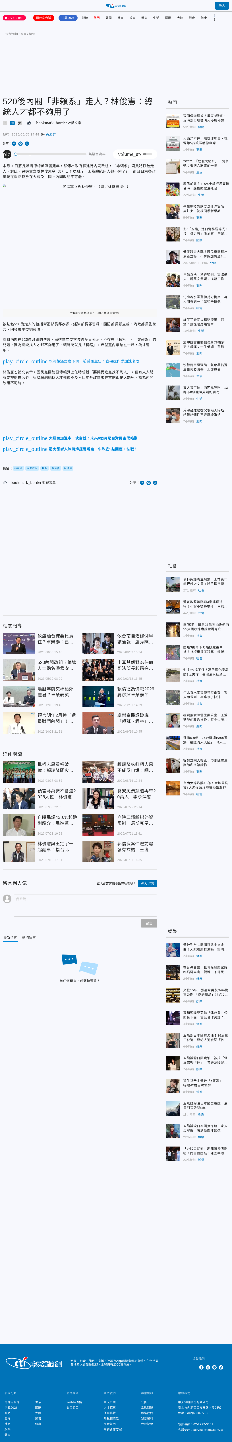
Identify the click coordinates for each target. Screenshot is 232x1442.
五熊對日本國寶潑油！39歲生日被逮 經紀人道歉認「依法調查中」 (173, 1040)
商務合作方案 (113, 1429)
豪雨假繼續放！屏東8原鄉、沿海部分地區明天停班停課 (173, 121)
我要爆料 (147, 1418)
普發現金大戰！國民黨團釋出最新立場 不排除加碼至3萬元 (173, 257)
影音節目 (73, 1407)
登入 (222, 5)
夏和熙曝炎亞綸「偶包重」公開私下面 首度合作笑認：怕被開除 (173, 1018)
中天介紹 (110, 1402)
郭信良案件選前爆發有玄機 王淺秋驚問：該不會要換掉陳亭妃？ (98, 851)
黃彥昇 (51, 134)
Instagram (208, 1367)
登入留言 (147, 883)
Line (214, 1367)
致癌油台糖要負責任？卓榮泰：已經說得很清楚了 (19, 643)
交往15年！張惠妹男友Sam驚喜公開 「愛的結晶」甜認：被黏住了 (173, 995)
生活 (156, 17)
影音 (192, 17)
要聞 (109, 17)
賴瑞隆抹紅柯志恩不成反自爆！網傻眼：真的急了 (98, 772)
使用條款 (110, 1413)
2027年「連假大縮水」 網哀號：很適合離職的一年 (173, 166)
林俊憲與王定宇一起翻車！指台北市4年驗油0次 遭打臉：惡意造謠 (19, 851)
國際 (168, 17)
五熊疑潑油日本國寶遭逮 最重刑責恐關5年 (173, 1108)
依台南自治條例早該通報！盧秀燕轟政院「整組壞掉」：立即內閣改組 (98, 643)
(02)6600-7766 (197, 1413)
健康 (204, 17)
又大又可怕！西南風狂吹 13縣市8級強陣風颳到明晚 (173, 392)
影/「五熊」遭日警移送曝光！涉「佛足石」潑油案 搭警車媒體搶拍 (173, 234)
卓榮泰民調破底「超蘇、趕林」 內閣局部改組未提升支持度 (98, 723)
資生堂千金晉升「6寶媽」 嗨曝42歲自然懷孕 (173, 1086)
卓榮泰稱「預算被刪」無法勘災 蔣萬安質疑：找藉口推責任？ (173, 279)
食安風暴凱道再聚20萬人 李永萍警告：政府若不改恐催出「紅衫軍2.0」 (98, 798)
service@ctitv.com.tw (208, 1429)
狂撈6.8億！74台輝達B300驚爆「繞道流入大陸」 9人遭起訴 (173, 743)
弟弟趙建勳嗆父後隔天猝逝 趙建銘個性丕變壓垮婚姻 (173, 415)
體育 (144, 17)
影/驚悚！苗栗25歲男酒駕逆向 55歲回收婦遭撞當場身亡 (173, 629)
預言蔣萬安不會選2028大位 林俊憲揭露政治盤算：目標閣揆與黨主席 (19, 798)
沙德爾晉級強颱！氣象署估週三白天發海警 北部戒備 (173, 370)
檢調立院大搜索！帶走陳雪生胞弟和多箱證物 (173, 765)
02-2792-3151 (203, 1424)
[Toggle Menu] (225, 18)
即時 (85, 17)
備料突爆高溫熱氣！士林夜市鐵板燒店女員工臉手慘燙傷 (173, 584)
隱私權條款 (111, 1418)
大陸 (180, 17)
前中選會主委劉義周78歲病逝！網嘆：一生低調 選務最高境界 (173, 347)
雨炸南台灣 (43, 17)
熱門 (97, 17)
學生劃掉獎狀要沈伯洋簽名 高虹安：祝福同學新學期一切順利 (173, 211)
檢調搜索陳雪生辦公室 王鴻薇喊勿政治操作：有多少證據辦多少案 (173, 720)
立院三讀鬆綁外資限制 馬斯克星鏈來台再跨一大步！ (98, 825)
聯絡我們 (147, 1413)
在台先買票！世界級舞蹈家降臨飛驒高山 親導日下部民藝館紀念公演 (173, 972)
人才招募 (110, 1407)
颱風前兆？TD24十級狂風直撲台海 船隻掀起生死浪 (173, 189)
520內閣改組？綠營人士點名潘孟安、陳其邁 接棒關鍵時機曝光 (19, 670)
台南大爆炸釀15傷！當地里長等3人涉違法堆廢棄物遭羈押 (173, 788)
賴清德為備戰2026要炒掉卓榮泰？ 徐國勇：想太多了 (98, 696)
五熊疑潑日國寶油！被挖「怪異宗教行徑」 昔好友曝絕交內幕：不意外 (173, 1063)
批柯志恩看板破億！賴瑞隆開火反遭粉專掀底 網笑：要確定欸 (19, 772)
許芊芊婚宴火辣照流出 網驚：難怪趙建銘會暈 (173, 325)
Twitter (195, 1367)
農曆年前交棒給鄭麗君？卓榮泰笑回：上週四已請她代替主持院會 (19, 696)
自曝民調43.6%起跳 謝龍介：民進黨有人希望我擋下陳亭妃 (19, 825)
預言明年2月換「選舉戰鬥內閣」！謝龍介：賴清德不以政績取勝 (19, 723)
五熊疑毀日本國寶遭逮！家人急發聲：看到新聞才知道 (173, 1131)
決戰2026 (68, 17)
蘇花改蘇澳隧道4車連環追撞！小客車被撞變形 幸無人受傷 (173, 607)
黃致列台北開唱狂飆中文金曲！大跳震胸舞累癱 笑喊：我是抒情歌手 (173, 950)
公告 (144, 1402)
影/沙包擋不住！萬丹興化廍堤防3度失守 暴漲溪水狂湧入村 (173, 675)
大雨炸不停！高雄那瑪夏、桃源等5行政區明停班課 (173, 143)
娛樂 (132, 17)
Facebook (201, 1367)
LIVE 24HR (16, 17)
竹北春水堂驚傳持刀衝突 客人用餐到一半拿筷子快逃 (173, 302)
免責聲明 (110, 1424)
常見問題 (147, 1407)
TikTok (221, 1367)
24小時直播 (74, 1402)
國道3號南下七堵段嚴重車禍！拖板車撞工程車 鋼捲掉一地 (173, 652)
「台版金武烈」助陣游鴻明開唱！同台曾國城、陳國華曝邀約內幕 (173, 1154)
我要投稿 (147, 1424)
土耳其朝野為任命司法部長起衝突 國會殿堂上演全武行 (98, 670)
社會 (121, 17)
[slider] (50, 154)
